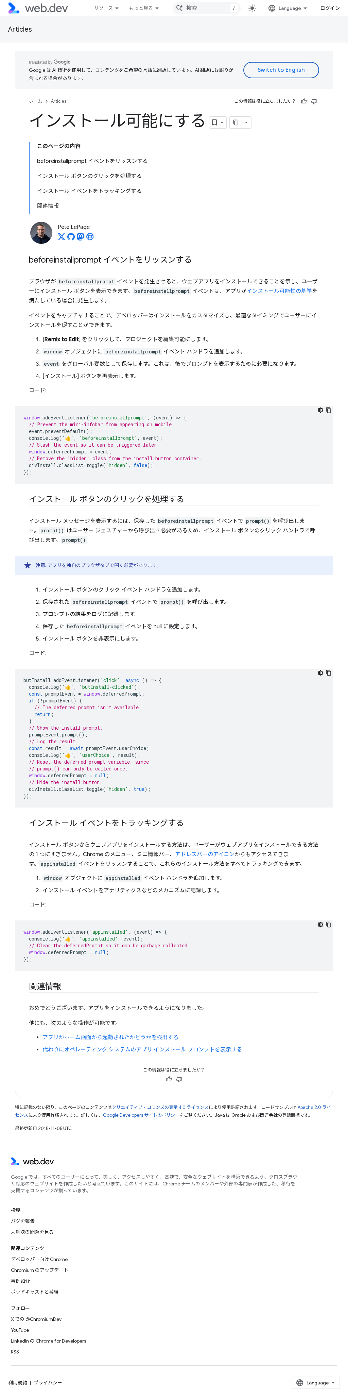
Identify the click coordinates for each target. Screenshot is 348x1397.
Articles (20, 29)
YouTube (20, 1330)
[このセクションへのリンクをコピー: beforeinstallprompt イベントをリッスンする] (198, 260)
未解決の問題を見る (32, 1232)
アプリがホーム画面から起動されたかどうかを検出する (110, 1037)
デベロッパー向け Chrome (39, 1259)
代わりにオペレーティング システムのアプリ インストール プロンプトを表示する (142, 1049)
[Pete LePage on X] (61, 239)
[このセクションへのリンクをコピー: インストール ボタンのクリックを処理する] (190, 500)
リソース (103, 8)
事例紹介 (20, 1281)
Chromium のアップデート (39, 1270)
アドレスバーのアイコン (204, 854)
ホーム (35, 101)
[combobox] (207, 8)
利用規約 (17, 1382)
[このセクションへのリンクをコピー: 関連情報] (67, 987)
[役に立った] (304, 101)
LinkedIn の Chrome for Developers (48, 1341)
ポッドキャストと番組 (34, 1292)
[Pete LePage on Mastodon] (80, 239)
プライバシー (48, 1382)
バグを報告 (23, 1221)
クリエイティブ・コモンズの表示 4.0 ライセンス (160, 1107)
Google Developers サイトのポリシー (141, 1115)
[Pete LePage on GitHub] (71, 239)
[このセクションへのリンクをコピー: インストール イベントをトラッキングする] (190, 824)
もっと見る (141, 8)
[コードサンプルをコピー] (329, 410)
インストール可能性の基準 (279, 291)
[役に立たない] (314, 101)
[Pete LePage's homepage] (90, 239)
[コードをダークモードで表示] (320, 410)
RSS (15, 1352)
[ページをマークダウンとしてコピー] (236, 122)
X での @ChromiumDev (36, 1319)
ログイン (330, 8)
